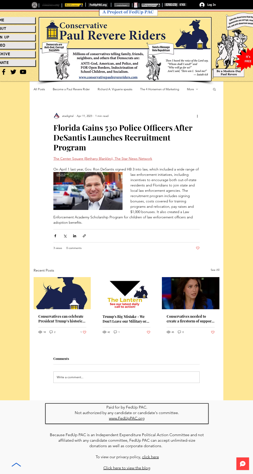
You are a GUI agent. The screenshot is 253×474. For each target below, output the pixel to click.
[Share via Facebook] (55, 236)
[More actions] (197, 116)
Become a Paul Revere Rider (71, 89)
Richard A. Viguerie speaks (115, 89)
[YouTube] (23, 72)
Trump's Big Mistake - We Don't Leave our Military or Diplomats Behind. (124, 319)
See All (215, 270)
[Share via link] (84, 236)
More (190, 89)
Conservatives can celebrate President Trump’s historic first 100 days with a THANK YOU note (61, 318)
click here (150, 456)
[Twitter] (13, 72)
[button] (214, 89)
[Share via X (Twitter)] (65, 236)
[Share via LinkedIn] (74, 236)
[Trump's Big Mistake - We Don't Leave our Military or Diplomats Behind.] (126, 293)
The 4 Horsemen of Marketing (159, 89)
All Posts (39, 89)
